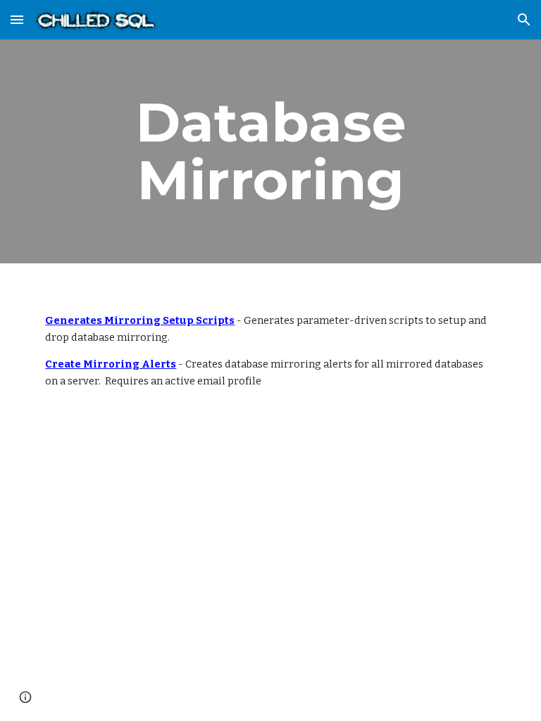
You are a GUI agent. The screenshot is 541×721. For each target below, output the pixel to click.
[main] (270, 151)
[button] (17, 19)
